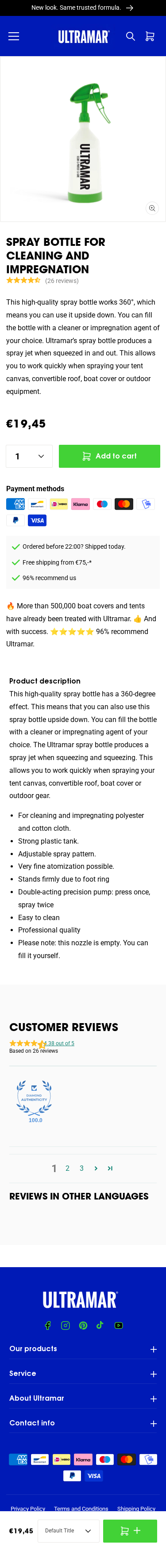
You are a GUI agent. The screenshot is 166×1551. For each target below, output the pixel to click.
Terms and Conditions (81, 1508)
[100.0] (34, 1098)
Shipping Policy (136, 1508)
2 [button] (67, 1168)
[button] (13, 36)
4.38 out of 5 (59, 1043)
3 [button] (82, 1168)
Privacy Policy (28, 1508)
